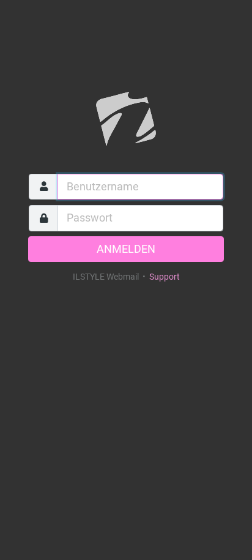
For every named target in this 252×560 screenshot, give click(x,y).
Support (164, 277)
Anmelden (126, 249)
